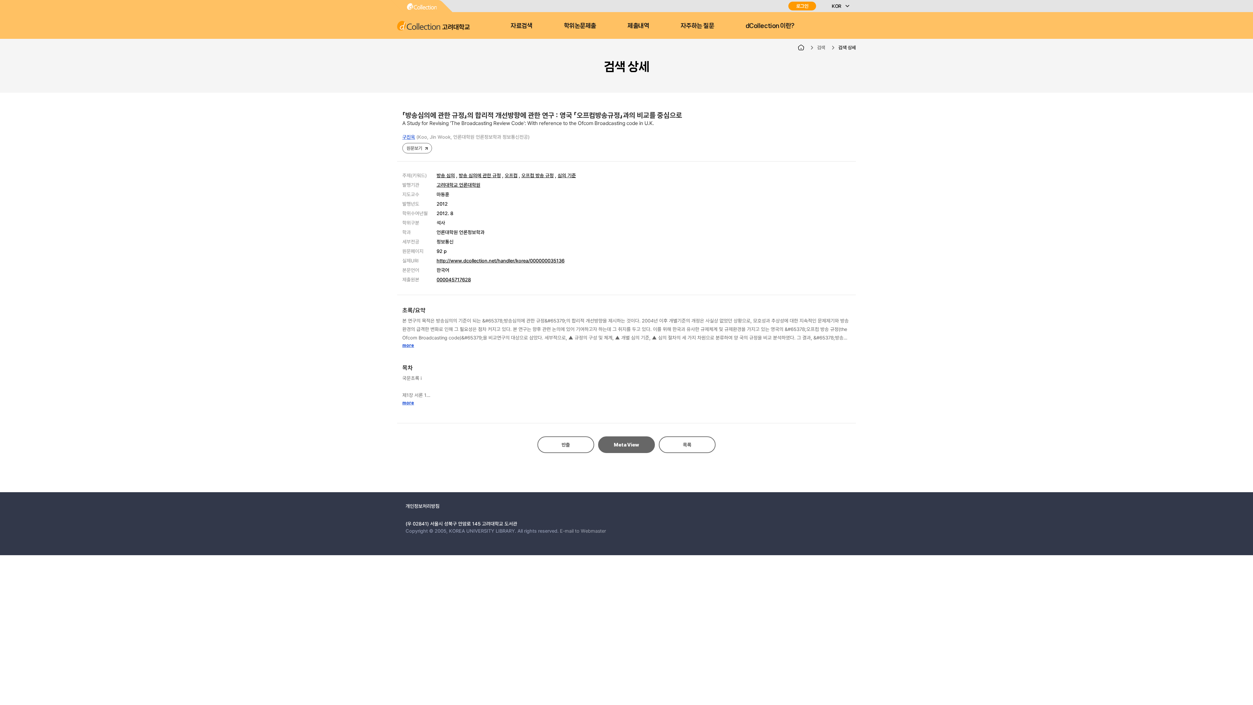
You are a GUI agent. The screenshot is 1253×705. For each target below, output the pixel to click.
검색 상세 (847, 47)
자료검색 (521, 26)
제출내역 (638, 26)
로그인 (802, 6)
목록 (687, 445)
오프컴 (511, 175)
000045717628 (454, 279)
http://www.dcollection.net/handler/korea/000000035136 (501, 260)
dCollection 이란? (770, 26)
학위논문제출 (580, 26)
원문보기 (414, 148)
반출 (566, 445)
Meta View (626, 445)
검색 (821, 47)
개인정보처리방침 (423, 506)
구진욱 (408, 136)
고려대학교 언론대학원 (458, 184)
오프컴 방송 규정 (537, 175)
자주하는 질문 (697, 26)
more (408, 345)
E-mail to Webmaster (583, 530)
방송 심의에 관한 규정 (480, 175)
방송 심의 (446, 175)
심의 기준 (567, 175)
